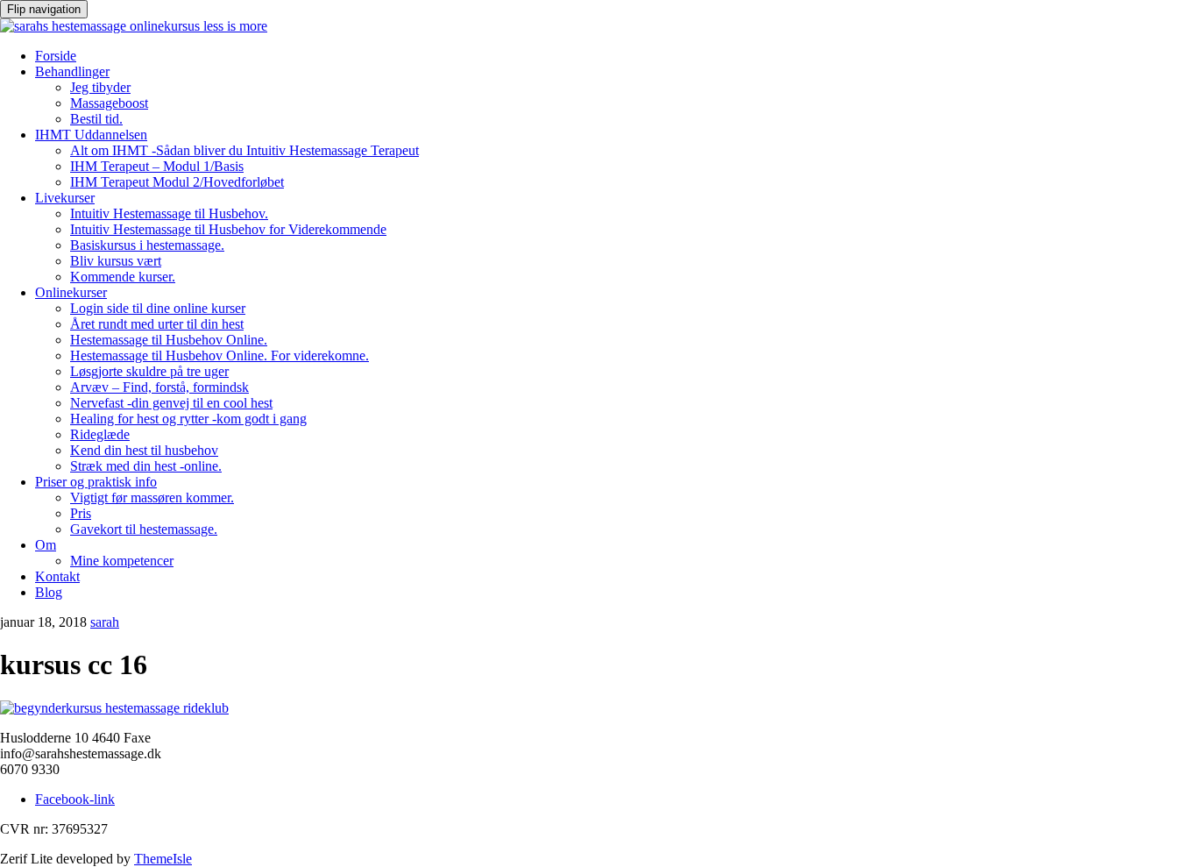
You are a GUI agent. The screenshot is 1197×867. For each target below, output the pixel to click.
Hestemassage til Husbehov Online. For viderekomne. (219, 355)
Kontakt (57, 576)
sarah (104, 622)
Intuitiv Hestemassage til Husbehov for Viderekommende (228, 229)
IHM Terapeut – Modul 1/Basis (157, 166)
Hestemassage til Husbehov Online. (168, 339)
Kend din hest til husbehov (144, 450)
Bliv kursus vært (115, 260)
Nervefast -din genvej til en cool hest (171, 402)
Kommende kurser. (122, 276)
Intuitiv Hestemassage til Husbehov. (169, 213)
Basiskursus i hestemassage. (147, 245)
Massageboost (109, 103)
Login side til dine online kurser (157, 308)
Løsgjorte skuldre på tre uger (149, 371)
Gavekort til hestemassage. (143, 529)
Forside (55, 55)
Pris (80, 513)
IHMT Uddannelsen (91, 134)
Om (45, 544)
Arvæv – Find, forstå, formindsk (159, 387)
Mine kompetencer (122, 560)
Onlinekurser (71, 292)
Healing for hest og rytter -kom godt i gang (188, 418)
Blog (48, 592)
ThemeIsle (163, 858)
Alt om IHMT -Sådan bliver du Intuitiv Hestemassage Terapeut (244, 150)
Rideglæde (100, 434)
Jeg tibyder (100, 87)
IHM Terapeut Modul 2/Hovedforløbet (177, 181)
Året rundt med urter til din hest (157, 323)
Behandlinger (72, 71)
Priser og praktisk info (96, 481)
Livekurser (65, 197)
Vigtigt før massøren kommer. (152, 497)
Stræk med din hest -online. (146, 465)
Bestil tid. (96, 118)
